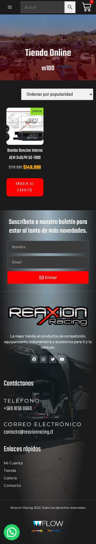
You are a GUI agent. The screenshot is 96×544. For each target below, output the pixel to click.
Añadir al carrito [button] (25, 187)
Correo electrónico (43, 424)
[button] (12, 532)
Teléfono (22, 401)
